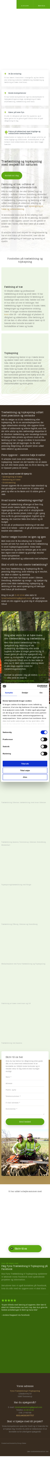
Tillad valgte (25, 770)
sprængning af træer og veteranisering (22, 208)
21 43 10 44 (19, 595)
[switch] (44, 739)
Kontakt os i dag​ (12, 175)
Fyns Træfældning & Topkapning (25, 1390)
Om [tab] (41, 693)
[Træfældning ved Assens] (24, 1024)
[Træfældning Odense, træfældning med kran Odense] (24, 784)
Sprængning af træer (12, 476)
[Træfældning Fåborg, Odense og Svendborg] (24, 906)
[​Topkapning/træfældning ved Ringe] (24, 866)
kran (6, 314)
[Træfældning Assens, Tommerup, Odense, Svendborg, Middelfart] (24, 823)
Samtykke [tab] (9, 693)
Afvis (25, 777)
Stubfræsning (9, 482)
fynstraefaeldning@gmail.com (16, 598)
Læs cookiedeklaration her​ (38, 1451)
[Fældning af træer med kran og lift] (24, 985)
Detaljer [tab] (25, 693)
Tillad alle (25, 764)
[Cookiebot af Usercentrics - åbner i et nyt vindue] (37, 686)
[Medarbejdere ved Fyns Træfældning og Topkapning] (24, 945)
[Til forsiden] (24, 14)
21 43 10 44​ (29, 1410)
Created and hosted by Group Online (13, 1443)
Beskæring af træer (11, 479)
